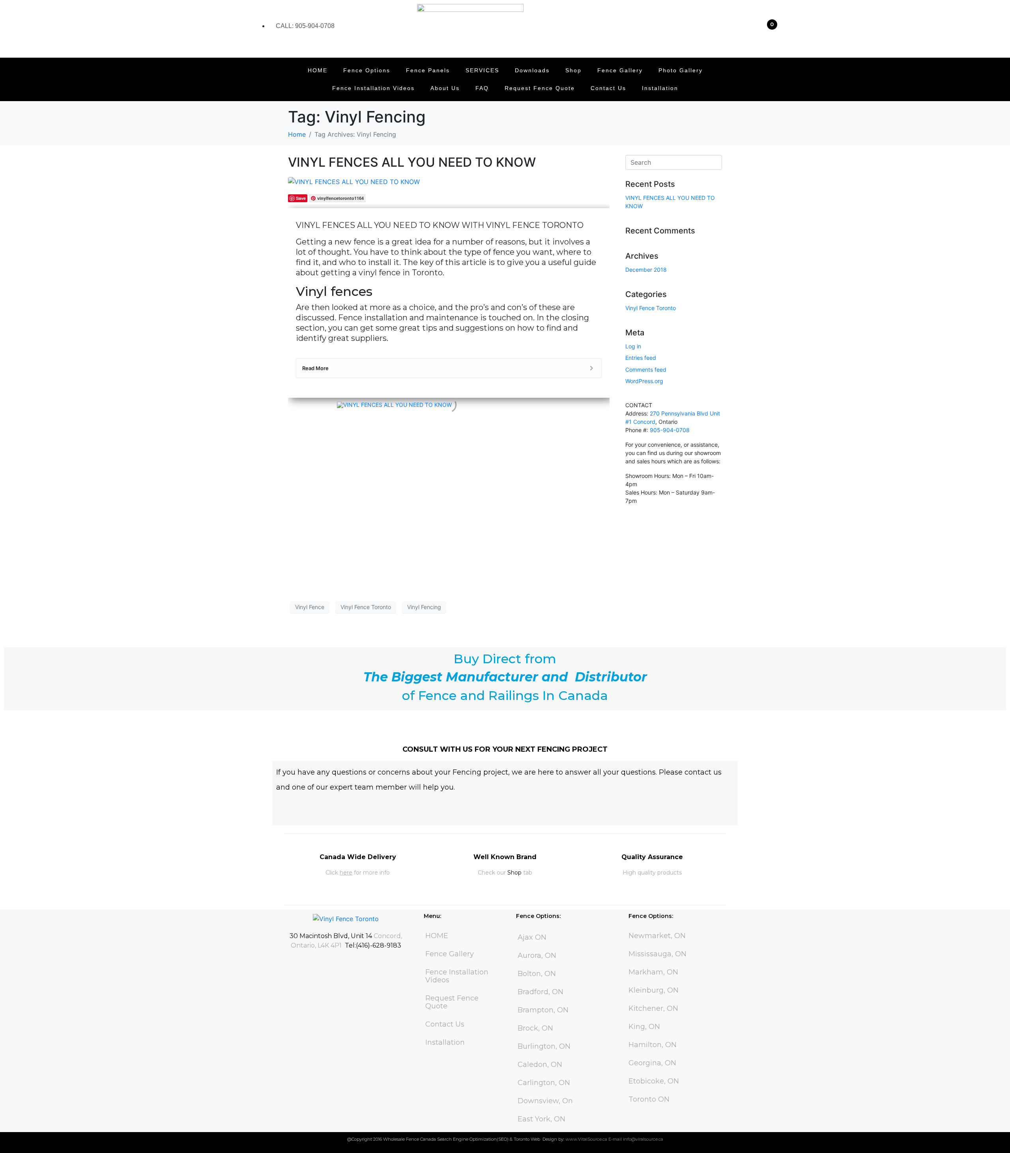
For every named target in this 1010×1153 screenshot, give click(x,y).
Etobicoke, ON (653, 1081)
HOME (317, 70)
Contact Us (608, 88)
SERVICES (482, 70)
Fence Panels (428, 70)
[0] (769, 31)
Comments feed (645, 369)
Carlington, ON (544, 1082)
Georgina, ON (652, 1063)
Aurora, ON (537, 955)
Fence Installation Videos (373, 88)
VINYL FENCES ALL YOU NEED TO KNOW (412, 162)
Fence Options (366, 70)
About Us (445, 88)
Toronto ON (649, 1099)
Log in (633, 346)
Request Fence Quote (540, 88)
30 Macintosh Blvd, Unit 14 (331, 936)
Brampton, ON (543, 1010)
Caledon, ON (540, 1064)
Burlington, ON (544, 1046)
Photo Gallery (680, 70)
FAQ (482, 88)
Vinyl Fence (309, 607)
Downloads (532, 70)
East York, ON (541, 1119)
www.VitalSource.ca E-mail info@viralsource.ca (614, 1139)
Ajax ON (532, 937)
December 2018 (646, 269)
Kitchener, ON (653, 1008)
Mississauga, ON (657, 954)
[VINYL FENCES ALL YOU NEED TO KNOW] (354, 181)
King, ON (644, 1026)
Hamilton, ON (652, 1044)
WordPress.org (644, 381)
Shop (573, 70)
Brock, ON (535, 1028)
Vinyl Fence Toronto (365, 607)
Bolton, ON (537, 973)
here (346, 872)
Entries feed (640, 357)
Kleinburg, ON (653, 990)
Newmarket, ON (657, 935)
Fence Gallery (620, 70)
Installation (660, 88)
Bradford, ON (540, 991)
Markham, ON (653, 972)
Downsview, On (545, 1101)
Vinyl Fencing (424, 607)
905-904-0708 (670, 430)
